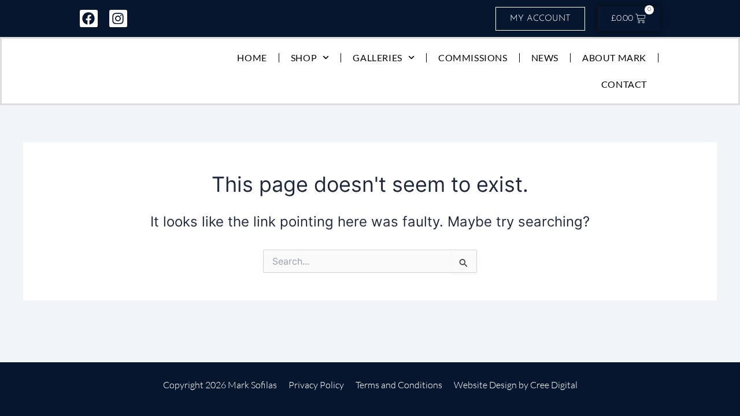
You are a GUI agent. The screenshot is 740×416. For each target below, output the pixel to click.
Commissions (473, 57)
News (544, 57)
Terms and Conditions (399, 385)
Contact (624, 84)
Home (252, 57)
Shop (304, 57)
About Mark (614, 57)
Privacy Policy (316, 385)
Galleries (377, 57)
